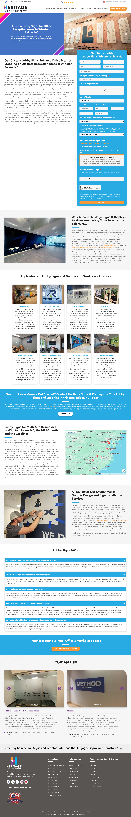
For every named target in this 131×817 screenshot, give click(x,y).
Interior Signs (52, 789)
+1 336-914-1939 (19, 2)
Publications (73, 777)
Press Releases (74, 780)
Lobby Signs (52, 792)
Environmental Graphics (56, 774)
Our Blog (72, 783)
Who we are (62, 8)
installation (122, 529)
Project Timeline (86, 106)
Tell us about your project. (89, 92)
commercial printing (107, 256)
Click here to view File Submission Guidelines (94, 152)
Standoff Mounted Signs (52, 364)
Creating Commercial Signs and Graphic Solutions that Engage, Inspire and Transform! (61, 757)
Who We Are (94, 774)
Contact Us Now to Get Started (65, 657)
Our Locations (94, 792)
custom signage (91, 256)
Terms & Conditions (76, 774)
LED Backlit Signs (106, 364)
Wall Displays (79, 315)
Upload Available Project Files (92, 149)
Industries (93, 780)
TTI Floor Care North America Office (21, 720)
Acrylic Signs (106, 315)
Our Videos (73, 789)
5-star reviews (113, 260)
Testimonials (73, 786)
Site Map (72, 792)
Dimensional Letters (25, 364)
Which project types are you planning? (94, 84)
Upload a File (94, 789)
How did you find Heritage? (90, 178)
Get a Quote (52, 415)
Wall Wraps (24, 315)
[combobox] (101, 88)
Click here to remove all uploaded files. (93, 155)
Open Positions (95, 786)
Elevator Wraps (53, 795)
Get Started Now (118, 8)
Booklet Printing (53, 801)
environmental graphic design (104, 529)
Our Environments (101, 8)
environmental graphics (111, 254)
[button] (8, 697)
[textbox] (102, 88)
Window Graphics (52, 315)
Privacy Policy (73, 795)
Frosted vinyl (52, 798)
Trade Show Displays (55, 804)
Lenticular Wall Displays (79, 364)
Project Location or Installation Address (94, 113)
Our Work (73, 8)
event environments (78, 256)
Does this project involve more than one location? (98, 126)
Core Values (94, 783)
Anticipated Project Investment (91, 134)
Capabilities (50, 8)
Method (70, 720)
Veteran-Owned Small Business (19, 796)
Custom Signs (53, 783)
